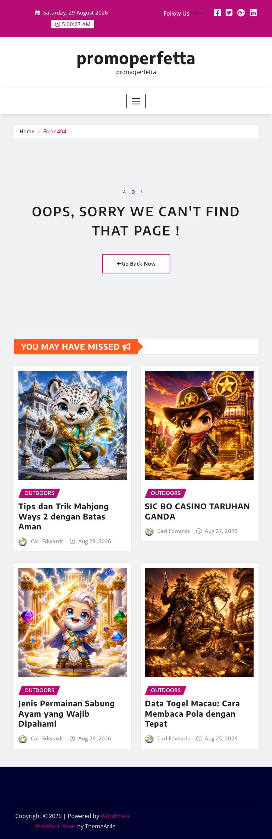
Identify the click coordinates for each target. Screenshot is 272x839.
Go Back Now (138, 263)
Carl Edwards (47, 541)
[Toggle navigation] (136, 101)
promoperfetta (136, 58)
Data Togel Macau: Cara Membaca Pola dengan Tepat (192, 713)
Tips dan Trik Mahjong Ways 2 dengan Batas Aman (63, 516)
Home (27, 131)
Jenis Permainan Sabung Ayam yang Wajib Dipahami (66, 713)
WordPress (115, 816)
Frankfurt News (55, 826)
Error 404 (55, 131)
